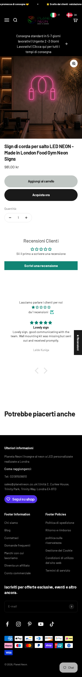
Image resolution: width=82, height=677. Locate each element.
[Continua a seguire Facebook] (7, 624)
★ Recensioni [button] (78, 343)
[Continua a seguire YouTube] (41, 624)
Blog (7, 530)
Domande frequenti (17, 545)
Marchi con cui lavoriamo (14, 555)
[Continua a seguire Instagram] (18, 624)
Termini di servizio (57, 570)
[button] (38, 371)
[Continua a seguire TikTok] (52, 624)
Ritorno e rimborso (58, 530)
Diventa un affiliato (17, 565)
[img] (41, 307)
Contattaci (11, 538)
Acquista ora (41, 195)
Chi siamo (11, 522)
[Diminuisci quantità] (10, 217)
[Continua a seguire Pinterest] (30, 624)
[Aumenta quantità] (26, 217)
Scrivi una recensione (41, 265)
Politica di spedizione (59, 522)
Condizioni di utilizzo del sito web (59, 560)
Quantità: (10, 208)
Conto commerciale (17, 573)
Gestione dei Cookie (58, 550)
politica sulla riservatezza (53, 540)
